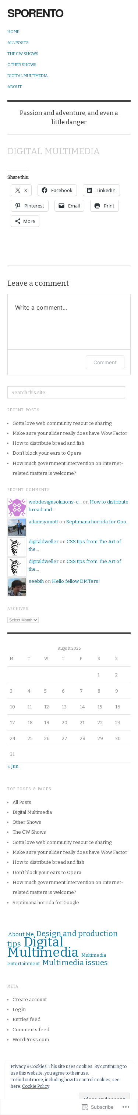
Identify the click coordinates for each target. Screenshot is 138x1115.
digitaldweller (44, 541)
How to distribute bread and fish (48, 443)
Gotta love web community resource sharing (62, 423)
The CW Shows (22, 53)
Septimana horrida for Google (46, 902)
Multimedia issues (75, 962)
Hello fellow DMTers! (76, 581)
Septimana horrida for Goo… (98, 521)
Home (13, 31)
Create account (30, 999)
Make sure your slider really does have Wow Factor (70, 433)
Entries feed (26, 1019)
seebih (36, 581)
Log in (19, 1009)
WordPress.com (31, 1039)
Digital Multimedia (27, 75)
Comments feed (31, 1029)
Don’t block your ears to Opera (47, 453)
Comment (105, 362)
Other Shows (21, 64)
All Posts (18, 42)
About (14, 86)
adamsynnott (43, 521)
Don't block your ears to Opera (47, 872)
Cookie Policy (35, 1086)
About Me (21, 934)
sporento (35, 13)
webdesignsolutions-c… (55, 502)
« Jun (12, 766)
